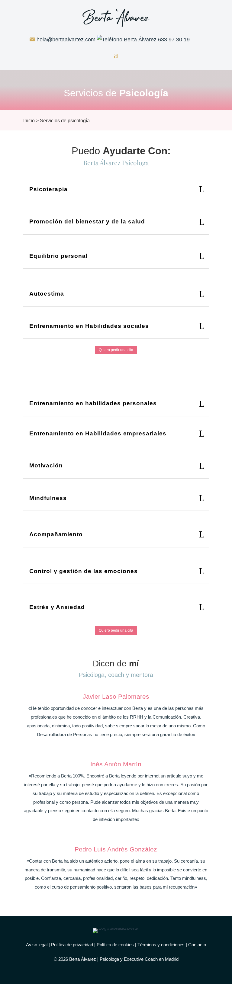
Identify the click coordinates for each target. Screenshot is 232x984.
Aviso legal (36, 944)
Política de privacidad (72, 944)
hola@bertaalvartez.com (66, 40)
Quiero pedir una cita (116, 350)
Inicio (29, 120)
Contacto (197, 944)
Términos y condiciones (161, 944)
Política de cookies (115, 944)
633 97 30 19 (174, 40)
